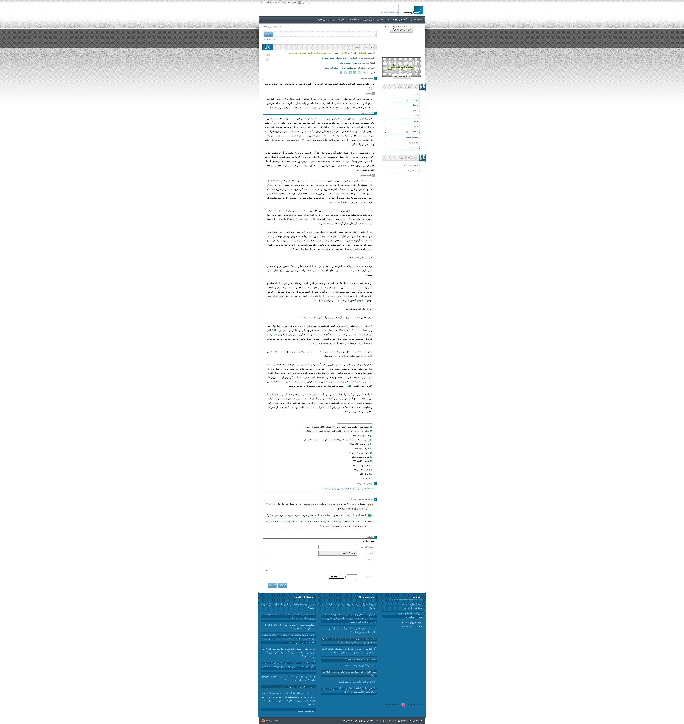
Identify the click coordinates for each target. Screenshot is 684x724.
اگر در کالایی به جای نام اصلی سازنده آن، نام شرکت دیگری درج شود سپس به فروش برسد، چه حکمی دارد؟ (288, 666)
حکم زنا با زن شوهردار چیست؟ (360, 659)
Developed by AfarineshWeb (403, 705)
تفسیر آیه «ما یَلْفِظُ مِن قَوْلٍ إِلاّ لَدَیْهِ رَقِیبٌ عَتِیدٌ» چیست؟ (288, 606)
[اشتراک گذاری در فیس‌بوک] (341, 72)
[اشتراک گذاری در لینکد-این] (354, 72)
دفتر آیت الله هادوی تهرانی (409, 615)
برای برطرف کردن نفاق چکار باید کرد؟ (296, 686)
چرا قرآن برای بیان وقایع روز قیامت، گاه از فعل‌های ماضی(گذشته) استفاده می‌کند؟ (288, 678)
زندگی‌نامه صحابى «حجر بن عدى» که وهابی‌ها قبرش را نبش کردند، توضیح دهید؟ (288, 626)
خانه (419, 26)
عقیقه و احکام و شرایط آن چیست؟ (358, 665)
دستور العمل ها (328, 58)
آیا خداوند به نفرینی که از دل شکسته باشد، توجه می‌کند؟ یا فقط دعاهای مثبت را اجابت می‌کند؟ (349, 650)
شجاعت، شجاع (358, 63)
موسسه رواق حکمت (412, 624)
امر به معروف (341, 58)
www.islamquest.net (389, 12)
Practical (353, 58)
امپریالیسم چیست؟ (305, 710)
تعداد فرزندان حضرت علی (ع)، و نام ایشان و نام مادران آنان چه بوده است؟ (349, 630)
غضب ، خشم (345, 63)
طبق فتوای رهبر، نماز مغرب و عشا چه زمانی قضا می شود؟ (349, 673)
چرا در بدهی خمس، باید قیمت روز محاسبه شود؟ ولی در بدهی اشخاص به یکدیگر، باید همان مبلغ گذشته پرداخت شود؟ (288, 652)
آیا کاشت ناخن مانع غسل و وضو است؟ (357, 682)
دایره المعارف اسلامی (412, 606)
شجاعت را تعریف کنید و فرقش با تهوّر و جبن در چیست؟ (346, 488)
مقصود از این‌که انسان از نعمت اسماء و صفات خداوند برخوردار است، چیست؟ (288, 616)
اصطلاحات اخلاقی (331, 68)
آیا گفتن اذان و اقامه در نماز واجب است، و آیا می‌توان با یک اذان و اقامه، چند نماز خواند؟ (349, 690)
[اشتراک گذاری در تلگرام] (350, 72)
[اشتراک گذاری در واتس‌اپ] (359, 72)
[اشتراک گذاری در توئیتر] (345, 72)
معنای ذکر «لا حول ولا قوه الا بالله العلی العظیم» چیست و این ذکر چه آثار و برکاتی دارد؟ (349, 640)
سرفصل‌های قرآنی (348, 68)
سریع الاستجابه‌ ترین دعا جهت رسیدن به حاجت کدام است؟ (349, 606)
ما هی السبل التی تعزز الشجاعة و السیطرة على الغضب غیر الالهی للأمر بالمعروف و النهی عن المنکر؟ (317, 515)
